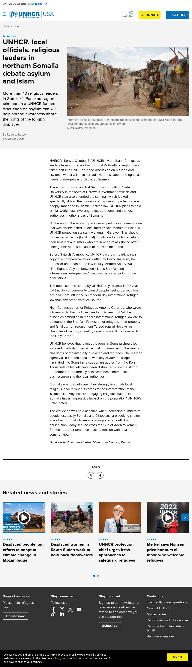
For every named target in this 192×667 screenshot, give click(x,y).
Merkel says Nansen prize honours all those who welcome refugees (165, 552)
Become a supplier (160, 636)
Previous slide (7, 517)
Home (6, 26)
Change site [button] (35, 4)
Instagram (61, 609)
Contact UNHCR (159, 608)
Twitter (70, 609)
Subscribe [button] (110, 625)
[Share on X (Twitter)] (91, 475)
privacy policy (61, 658)
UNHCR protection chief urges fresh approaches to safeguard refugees (117, 552)
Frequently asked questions (167, 602)
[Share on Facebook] (100, 475)
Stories (18, 26)
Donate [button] (152, 14)
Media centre (156, 614)
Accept (177, 657)
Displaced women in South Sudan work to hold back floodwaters (72, 549)
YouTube (79, 609)
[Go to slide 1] (95, 577)
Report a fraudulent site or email (166, 628)
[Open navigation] (4, 14)
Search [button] (124, 16)
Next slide (185, 517)
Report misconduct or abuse (167, 620)
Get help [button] (180, 14)
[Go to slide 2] (99, 577)
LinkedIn (61, 614)
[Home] (22, 14)
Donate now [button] (15, 616)
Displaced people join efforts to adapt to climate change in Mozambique (23, 552)
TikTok (53, 614)
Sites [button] (131, 16)
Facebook (53, 609)
